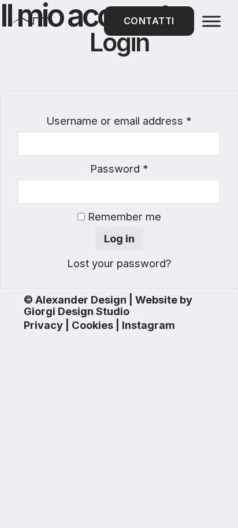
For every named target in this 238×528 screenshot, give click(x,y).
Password (119, 168)
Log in (119, 238)
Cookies (92, 325)
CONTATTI (149, 21)
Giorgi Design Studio (76, 311)
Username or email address (119, 120)
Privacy (43, 325)
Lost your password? (119, 263)
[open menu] (211, 21)
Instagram (148, 325)
